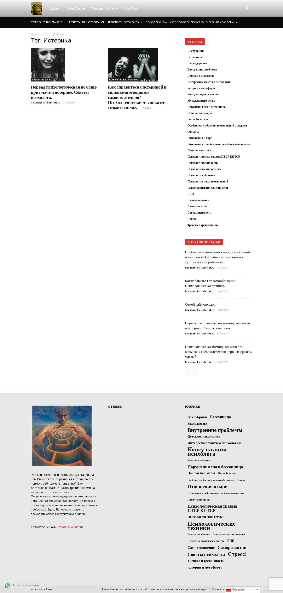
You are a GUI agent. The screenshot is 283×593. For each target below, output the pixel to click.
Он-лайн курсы (197, 119)
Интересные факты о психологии (209, 82)
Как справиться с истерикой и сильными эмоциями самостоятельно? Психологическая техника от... (138, 94)
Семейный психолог (200, 304)
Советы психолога (42, 79)
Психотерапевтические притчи (207, 187)
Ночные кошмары (199, 113)
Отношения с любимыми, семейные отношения (218, 144)
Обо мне (130, 8)
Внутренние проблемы (202, 69)
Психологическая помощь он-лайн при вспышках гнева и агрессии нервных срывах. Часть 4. (218, 351)
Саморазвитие (197, 206)
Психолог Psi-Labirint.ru (45, 102)
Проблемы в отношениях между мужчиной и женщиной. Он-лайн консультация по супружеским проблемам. (217, 257)
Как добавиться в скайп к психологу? (124, 589)
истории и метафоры (201, 88)
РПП (190, 194)
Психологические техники (123, 79)
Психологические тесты (202, 162)
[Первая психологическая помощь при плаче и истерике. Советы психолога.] (64, 64)
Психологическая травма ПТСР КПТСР (213, 156)
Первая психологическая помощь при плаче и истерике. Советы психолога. (64, 92)
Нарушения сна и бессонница (206, 106)
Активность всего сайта (123, 22)
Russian (237, 589)
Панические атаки (199, 150)
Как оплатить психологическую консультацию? (179, 589)
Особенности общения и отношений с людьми (217, 125)
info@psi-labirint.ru (70, 527)
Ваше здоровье (197, 63)
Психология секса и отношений (207, 181)
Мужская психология (201, 100)
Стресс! (192, 218)
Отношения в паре (199, 138)
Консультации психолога (203, 94)
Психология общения (201, 175)
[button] (247, 8)
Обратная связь (103, 8)
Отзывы (193, 131)
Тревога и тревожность (202, 225)
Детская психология (200, 75)
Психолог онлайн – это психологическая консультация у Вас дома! (190, 22)
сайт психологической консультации (63, 475)
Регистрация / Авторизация (86, 22)
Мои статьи (76, 8)
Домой (35, 34)
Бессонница (195, 57)
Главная (55, 8)
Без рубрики (195, 50)
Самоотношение (198, 200)
